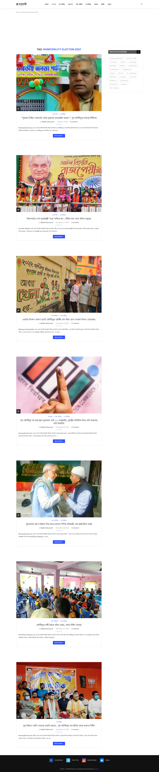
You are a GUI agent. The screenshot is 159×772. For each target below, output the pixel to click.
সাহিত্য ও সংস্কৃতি (114, 88)
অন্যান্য (109, 4)
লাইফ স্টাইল (133, 77)
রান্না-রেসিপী (122, 77)
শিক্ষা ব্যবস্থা (113, 84)
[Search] (142, 4)
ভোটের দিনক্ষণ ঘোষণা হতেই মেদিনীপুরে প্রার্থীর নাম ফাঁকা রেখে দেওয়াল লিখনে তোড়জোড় (58, 319)
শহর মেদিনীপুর (62, 4)
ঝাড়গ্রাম (96, 4)
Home (47, 4)
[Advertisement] (79, 30)
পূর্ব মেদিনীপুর (88, 4)
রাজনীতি (102, 4)
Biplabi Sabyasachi (48, 122)
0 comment (74, 122)
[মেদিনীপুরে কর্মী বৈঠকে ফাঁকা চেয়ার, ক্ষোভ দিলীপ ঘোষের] (59, 589)
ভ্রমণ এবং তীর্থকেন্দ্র (131, 73)
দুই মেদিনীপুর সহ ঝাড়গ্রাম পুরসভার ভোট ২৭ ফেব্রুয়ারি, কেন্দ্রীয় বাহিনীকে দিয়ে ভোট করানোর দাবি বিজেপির (58, 422)
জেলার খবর (70, 4)
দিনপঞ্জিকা (122, 65)
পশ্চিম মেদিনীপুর (79, 4)
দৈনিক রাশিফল (133, 65)
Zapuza (96, 769)
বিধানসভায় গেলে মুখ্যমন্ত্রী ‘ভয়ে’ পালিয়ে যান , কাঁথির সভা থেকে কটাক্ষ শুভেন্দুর (59, 218)
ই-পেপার (54, 4)
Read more (58, 136)
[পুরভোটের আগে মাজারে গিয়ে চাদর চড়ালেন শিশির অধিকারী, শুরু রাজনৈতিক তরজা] (59, 488)
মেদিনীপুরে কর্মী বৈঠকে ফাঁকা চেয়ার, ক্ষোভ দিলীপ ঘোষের (58, 624)
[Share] (18, 109)
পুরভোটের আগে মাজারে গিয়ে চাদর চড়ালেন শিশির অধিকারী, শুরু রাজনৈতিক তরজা (59, 524)
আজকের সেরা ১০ (131, 58)
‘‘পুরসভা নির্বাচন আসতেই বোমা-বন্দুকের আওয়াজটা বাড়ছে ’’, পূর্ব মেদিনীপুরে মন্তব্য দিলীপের (59, 117)
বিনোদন (120, 73)
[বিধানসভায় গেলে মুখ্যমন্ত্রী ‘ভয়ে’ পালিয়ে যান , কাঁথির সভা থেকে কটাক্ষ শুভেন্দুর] (59, 183)
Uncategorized (116, 58)
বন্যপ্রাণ (112, 73)
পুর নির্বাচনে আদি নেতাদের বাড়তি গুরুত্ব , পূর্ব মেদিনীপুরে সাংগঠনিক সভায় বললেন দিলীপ (59, 725)
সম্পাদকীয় (123, 84)
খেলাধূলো (122, 62)
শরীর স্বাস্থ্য (113, 80)
